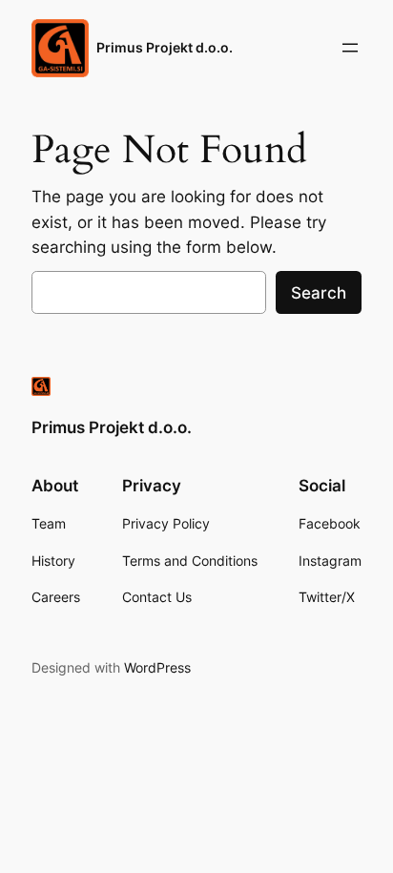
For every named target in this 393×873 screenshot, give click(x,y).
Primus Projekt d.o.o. (164, 47)
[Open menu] (350, 47)
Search (318, 292)
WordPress (157, 667)
